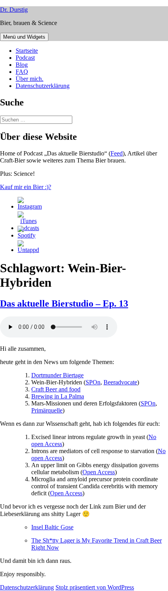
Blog (22, 64)
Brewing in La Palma (57, 396)
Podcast (25, 57)
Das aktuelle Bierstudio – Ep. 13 (64, 303)
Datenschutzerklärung (43, 85)
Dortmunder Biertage (57, 375)
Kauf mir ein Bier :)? (25, 187)
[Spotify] (27, 235)
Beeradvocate (120, 382)
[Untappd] (28, 249)
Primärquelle (47, 410)
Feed (117, 153)
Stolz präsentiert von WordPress (94, 587)
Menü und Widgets (24, 37)
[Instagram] (30, 206)
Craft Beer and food (55, 389)
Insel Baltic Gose (52, 527)
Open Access (98, 472)
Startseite (27, 50)
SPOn (93, 382)
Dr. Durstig (14, 9)
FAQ (22, 71)
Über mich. (29, 78)
